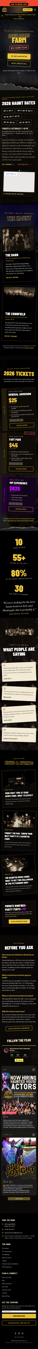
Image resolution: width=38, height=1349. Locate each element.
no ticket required (28, 348)
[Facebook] (15, 1333)
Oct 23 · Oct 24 (9, 122)
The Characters (7, 1251)
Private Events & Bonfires (10, 1264)
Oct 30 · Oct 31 (24, 122)
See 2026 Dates (20, 56)
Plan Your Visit (6, 1277)
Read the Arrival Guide (19, 4)
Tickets (28, 9)
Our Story (5, 1287)
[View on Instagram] (33, 1069)
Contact (4, 1293)
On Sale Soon (22, 425)
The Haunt (5, 1248)
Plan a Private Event (19, 921)
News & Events (7, 1284)
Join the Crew (6, 1290)
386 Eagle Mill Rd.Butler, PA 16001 (10, 1225)
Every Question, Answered (19, 1028)
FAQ (3, 1280)
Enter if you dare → (13, 277)
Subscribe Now (19, 1316)
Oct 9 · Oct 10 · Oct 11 (25, 110)
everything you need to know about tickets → (21, 520)
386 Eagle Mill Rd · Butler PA (14, 194)
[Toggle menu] (35, 9)
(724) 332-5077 (9, 1229)
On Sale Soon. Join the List (19, 1323)
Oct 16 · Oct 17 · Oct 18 (11, 116)
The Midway (6, 1254)
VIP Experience (6, 1267)
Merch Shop (6, 1296)
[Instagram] (19, 1333)
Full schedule (19, 18)
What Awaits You (19, 63)
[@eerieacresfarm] (6, 1050)
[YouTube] (22, 1333)
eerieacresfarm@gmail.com (14, 1233)
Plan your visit (23, 164)
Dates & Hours (6, 1258)
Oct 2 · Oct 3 (8, 110)
